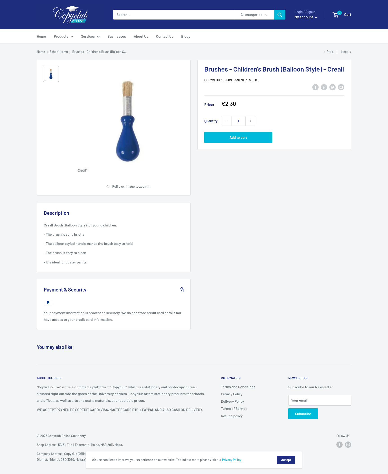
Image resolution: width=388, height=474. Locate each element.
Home (41, 36)
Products (61, 36)
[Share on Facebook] (315, 86)
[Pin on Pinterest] (324, 86)
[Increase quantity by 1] (250, 121)
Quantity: (211, 121)
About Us (141, 36)
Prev (330, 52)
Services (88, 36)
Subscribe (303, 413)
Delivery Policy (232, 401)
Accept (286, 460)
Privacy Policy (231, 394)
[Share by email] (341, 86)
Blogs (185, 36)
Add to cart (238, 137)
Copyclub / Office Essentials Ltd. (231, 80)
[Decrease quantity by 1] (226, 121)
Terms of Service (234, 408)
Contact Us (164, 36)
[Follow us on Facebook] (339, 444)
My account (304, 17)
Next (344, 52)
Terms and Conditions (238, 387)
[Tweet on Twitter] (332, 86)
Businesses (117, 36)
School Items (59, 52)
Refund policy (232, 416)
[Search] (279, 15)
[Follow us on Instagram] (348, 444)
